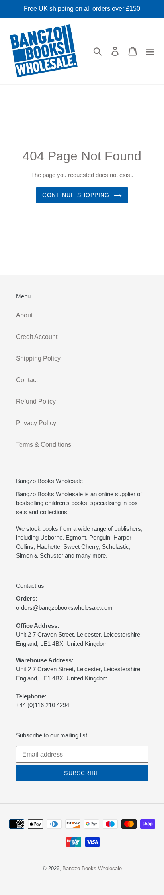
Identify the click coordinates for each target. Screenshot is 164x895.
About (24, 315)
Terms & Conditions (43, 444)
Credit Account (36, 336)
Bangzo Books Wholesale (92, 868)
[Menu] (150, 50)
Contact (27, 380)
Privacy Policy (36, 423)
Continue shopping (75, 195)
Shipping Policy (38, 358)
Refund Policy (36, 401)
